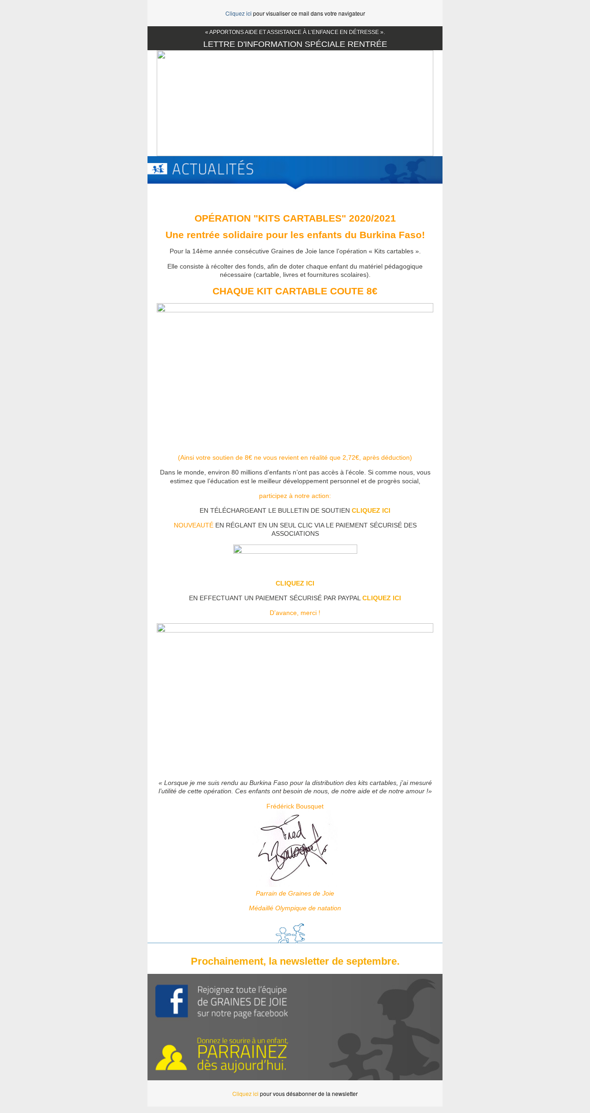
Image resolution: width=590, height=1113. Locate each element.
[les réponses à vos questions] (221, 1000)
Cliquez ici (238, 13)
